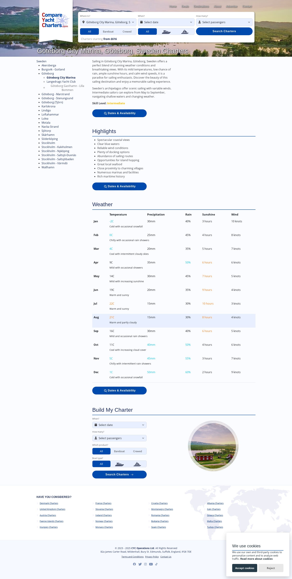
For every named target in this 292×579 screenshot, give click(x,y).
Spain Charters (158, 527)
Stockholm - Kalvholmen (57, 147)
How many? (202, 15)
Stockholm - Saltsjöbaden (58, 159)
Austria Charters (48, 515)
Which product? (100, 444)
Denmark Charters (49, 503)
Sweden (41, 61)
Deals (185, 6)
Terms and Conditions (132, 556)
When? (141, 15)
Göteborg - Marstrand (56, 94)
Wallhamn (48, 167)
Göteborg (48, 73)
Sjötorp (46, 131)
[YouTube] (151, 564)
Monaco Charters (104, 527)
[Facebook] (134, 564)
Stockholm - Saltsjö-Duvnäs (59, 155)
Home (172, 6)
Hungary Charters (49, 527)
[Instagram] (145, 564)
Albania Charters (215, 503)
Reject (271, 568)
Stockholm (48, 143)
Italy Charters (214, 509)
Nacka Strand (50, 126)
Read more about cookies (256, 558)
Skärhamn (48, 135)
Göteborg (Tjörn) (52, 102)
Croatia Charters (159, 503)
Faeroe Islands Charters (51, 521)
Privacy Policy (152, 556)
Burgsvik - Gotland (53, 69)
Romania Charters (160, 515)
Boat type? (97, 458)
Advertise (231, 6)
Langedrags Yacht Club (61, 81)
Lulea (45, 118)
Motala (46, 122)
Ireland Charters (103, 515)
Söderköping (50, 139)
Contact (247, 6)
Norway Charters (104, 521)
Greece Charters (215, 515)
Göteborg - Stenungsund (57, 98)
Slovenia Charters (104, 509)
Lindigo (46, 110)
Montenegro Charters (162, 509)
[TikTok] (156, 564)
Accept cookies (244, 568)
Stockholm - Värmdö (55, 163)
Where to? (85, 15)
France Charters (103, 503)
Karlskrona (48, 106)
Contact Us (165, 556)
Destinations (201, 6)
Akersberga (49, 65)
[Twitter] (140, 564)
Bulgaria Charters (159, 521)
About (217, 6)
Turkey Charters (215, 527)
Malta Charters (214, 521)
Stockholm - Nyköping (55, 151)
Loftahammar (50, 114)
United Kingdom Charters (52, 509)
